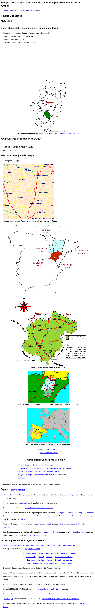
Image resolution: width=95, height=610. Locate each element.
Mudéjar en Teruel (29, 553)
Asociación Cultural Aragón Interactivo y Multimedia (60, 599)
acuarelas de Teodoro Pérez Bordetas (39, 508)
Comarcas (37, 563)
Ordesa (75, 516)
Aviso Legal (8, 599)
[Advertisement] (47, 62)
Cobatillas (21, 478)
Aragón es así (9, 11)
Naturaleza (31, 560)
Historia (49, 560)
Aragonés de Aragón (32, 549)
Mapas (70, 563)
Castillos (41, 560)
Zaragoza (61, 513)
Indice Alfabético (50, 563)
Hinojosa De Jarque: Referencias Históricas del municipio (39, 471)
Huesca (78, 513)
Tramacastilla (31, 557)
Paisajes (49, 557)
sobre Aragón (18, 489)
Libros (57, 560)
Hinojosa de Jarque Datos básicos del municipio (35, 465)
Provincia (64, 553)
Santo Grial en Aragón (38, 535)
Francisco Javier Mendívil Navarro (49, 589)
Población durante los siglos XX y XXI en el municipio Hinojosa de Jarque (45, 468)
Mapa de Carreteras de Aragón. (49, 449)
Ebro (23, 519)
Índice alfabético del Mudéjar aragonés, (18, 495)
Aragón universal (79, 532)
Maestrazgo (43, 553)
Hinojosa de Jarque (33, 11)
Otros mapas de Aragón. (49, 453)
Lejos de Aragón (46, 524)
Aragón (71, 495)
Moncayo (86, 516)
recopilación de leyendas (53, 532)
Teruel (20, 11)
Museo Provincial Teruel (64, 557)
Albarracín (54, 553)
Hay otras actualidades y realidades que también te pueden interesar (29, 545)
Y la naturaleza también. (67, 545)
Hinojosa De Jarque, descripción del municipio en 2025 (38, 475)
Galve (41, 557)
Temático (62, 563)
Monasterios (67, 560)
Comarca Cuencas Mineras (69, 133)
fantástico (22, 503)
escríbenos (50, 594)
